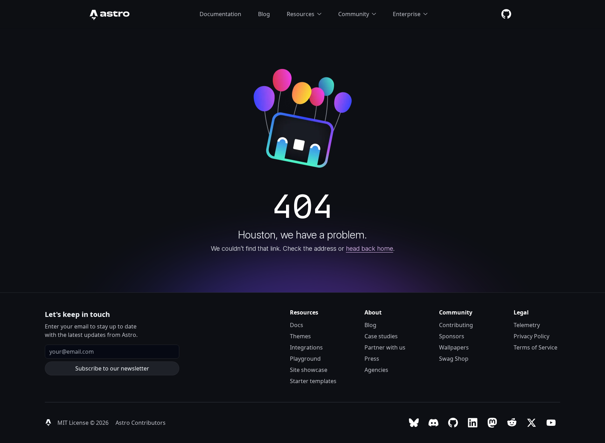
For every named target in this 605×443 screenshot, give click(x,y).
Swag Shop (453, 358)
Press (371, 358)
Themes (300, 336)
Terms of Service (535, 347)
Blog (264, 14)
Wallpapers (454, 347)
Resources (300, 14)
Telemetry (527, 325)
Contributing (456, 325)
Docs (296, 325)
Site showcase (308, 370)
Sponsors (451, 336)
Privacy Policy (531, 336)
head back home (369, 248)
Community (353, 14)
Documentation (220, 14)
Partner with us (384, 347)
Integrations (306, 347)
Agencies (376, 370)
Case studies (381, 336)
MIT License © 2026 (83, 423)
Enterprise (406, 14)
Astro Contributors (141, 423)
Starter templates (313, 381)
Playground (305, 358)
